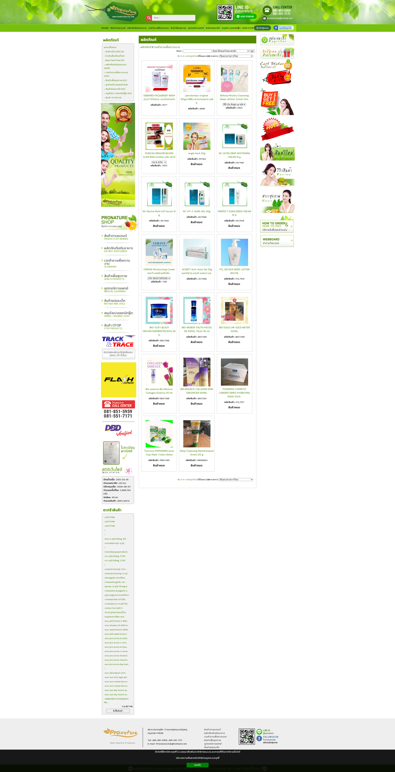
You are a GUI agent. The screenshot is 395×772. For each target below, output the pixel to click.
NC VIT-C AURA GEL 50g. (197, 211)
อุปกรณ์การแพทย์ (116, 290)
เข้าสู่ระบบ (264, 28)
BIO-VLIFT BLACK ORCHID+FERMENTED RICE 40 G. (159, 331)
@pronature (268, 733)
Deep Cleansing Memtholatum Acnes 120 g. (197, 452)
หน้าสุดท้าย (191, 56)
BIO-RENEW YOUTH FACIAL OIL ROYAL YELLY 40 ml (197, 329)
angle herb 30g (196, 153)
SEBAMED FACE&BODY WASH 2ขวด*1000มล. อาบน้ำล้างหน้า (159, 97)
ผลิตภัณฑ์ (148, 40)
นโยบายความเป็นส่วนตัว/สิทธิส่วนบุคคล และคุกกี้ (197, 758)
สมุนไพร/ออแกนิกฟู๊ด (118, 314)
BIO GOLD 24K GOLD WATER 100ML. (234, 329)
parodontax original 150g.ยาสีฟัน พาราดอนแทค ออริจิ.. (197, 99)
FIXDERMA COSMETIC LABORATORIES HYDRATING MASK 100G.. (234, 392)
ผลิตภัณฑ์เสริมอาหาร (118, 250)
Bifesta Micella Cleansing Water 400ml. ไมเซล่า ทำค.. (234, 97)
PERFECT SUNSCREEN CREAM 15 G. (234, 213)
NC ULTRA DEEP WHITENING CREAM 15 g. (234, 155)
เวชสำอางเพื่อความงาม (117, 263)
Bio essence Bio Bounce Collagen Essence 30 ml (159, 391)
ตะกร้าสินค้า (112, 510)
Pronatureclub (270, 741)
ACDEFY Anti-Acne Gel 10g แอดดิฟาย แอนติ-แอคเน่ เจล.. (197, 271)
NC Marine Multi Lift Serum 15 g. (159, 213)
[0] (289, 69)
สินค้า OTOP (113, 327)
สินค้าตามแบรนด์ (116, 237)
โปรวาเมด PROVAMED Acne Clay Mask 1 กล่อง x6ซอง (159, 452)
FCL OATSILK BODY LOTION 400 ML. (234, 271)
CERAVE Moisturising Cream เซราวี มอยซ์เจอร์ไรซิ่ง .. (159, 271)
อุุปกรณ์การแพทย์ (213, 743)
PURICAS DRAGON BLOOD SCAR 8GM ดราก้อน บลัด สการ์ (159, 155)
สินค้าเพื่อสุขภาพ (115, 277)
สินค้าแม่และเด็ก (114, 302)
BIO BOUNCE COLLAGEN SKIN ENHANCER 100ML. (197, 391)
